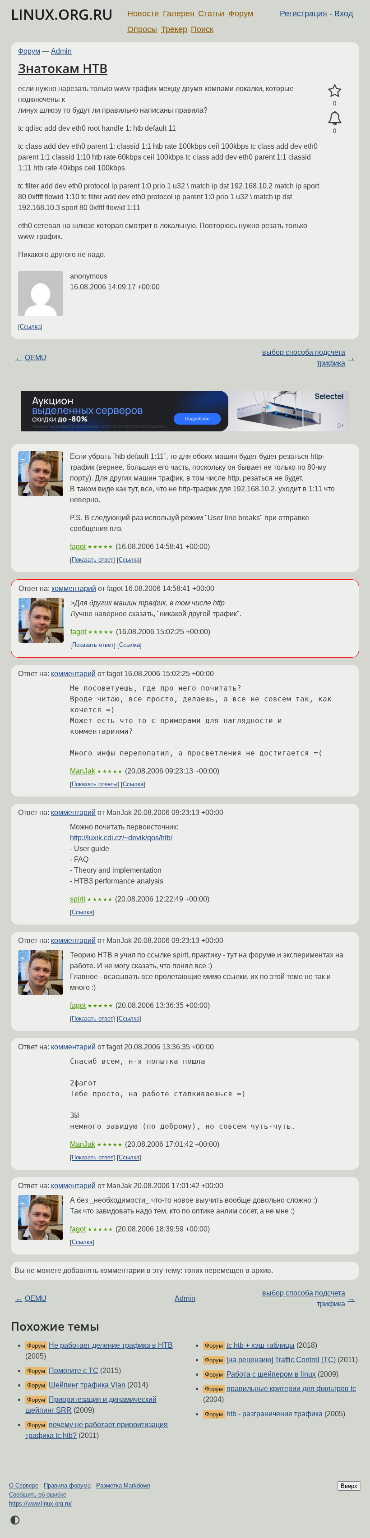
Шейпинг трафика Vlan (87, 1385)
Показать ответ (92, 560)
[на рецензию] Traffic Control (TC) (281, 1360)
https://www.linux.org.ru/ (40, 1503)
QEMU (35, 358)
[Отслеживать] (334, 118)
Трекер (174, 29)
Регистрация (303, 13)
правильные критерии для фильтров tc (291, 1388)
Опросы (142, 29)
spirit (77, 899)
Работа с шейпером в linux (271, 1374)
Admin (61, 51)
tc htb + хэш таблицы (261, 1345)
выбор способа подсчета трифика (303, 357)
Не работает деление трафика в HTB (111, 1345)
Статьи (211, 13)
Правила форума (67, 1485)
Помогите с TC (73, 1370)
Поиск (202, 29)
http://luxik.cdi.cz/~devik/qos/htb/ (121, 838)
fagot (78, 546)
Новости (143, 13)
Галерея (178, 13)
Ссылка (30, 327)
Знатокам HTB (62, 68)
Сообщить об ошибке (37, 1494)
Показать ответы (94, 784)
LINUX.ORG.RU (62, 14)
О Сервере (23, 1485)
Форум (240, 13)
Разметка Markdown (123, 1485)
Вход (343, 13)
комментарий (73, 588)
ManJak (82, 771)
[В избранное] (334, 91)
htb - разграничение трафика (275, 1414)
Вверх (349, 1486)
